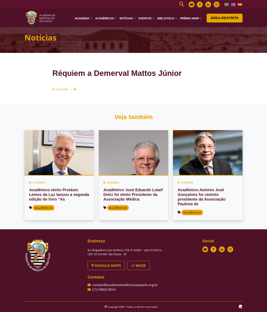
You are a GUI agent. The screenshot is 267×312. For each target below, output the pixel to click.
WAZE (140, 266)
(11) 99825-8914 (103, 289)
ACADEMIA (82, 18)
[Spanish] (240, 4)
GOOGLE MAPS (107, 266)
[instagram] (217, 4)
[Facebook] (200, 4)
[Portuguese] (226, 4)
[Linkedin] (208, 4)
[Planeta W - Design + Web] (240, 306)
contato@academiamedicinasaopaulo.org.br (125, 285)
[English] (233, 4)
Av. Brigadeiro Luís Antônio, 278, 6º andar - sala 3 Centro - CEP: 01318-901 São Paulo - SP (125, 252)
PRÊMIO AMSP (189, 18)
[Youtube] (191, 4)
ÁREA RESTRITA (225, 18)
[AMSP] (42, 18)
